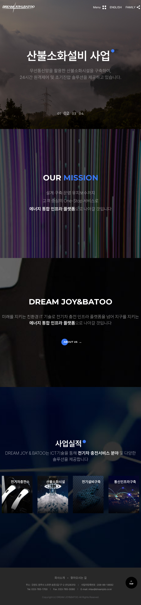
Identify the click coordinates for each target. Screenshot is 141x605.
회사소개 (60, 578)
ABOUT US (70, 341)
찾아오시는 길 (78, 578)
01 (59, 114)
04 (81, 114)
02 (66, 114)
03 (73, 113)
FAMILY (130, 7)
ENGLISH (116, 7)
